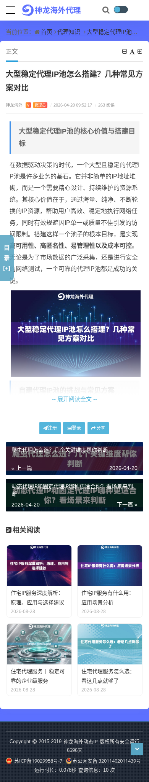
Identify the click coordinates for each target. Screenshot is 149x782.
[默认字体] (133, 51)
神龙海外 (26, 105)
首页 (46, 31)
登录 (76, 428)
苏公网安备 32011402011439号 (107, 760)
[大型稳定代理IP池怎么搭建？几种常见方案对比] (76, 333)
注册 (52, 428)
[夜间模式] (121, 9)
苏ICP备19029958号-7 (37, 760)
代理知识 (68, 31)
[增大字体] (140, 51)
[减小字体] (125, 51)
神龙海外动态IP (80, 741)
